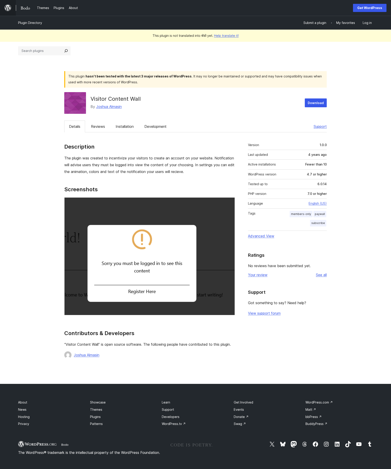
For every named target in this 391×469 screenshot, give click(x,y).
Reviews (98, 126)
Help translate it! (226, 35)
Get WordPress (369, 8)
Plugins (95, 417)
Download (316, 103)
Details (74, 126)
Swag (240, 424)
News (22, 409)
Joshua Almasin (109, 106)
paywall (320, 214)
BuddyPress (316, 424)
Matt (310, 409)
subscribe (318, 223)
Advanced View (261, 236)
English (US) (318, 203)
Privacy (23, 424)
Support (320, 126)
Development (155, 126)
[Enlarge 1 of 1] (228, 203)
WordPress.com (319, 402)
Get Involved (243, 402)
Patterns (96, 424)
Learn (166, 402)
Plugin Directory (30, 23)
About (22, 402)
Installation (125, 126)
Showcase (98, 402)
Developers (170, 417)
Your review (257, 275)
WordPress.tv (174, 424)
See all (321, 275)
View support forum (264, 313)
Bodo (65, 444)
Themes (96, 409)
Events (239, 409)
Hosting (24, 417)
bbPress (313, 417)
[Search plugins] (66, 50)
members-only (301, 214)
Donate (241, 417)
